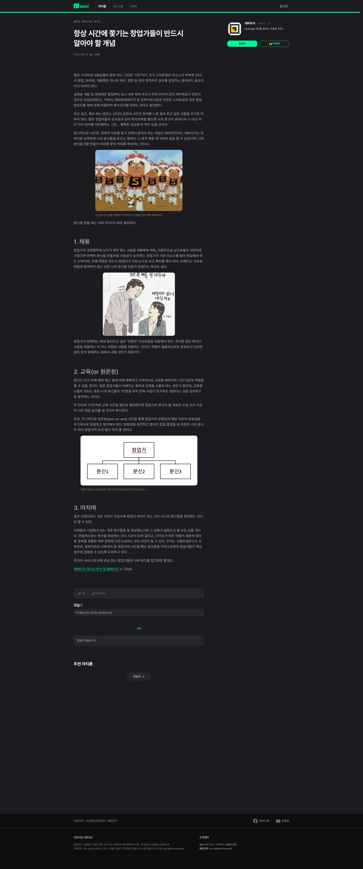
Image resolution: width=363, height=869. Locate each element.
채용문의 (112, 821)
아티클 (102, 6)
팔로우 (242, 43)
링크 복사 (100, 593)
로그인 (284, 6)
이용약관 (78, 821)
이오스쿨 (118, 6)
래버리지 (250, 23)
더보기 (137, 676)
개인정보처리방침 (95, 821)
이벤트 (134, 6)
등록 (139, 628)
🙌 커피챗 (274, 43)
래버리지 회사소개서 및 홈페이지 (96, 569)
